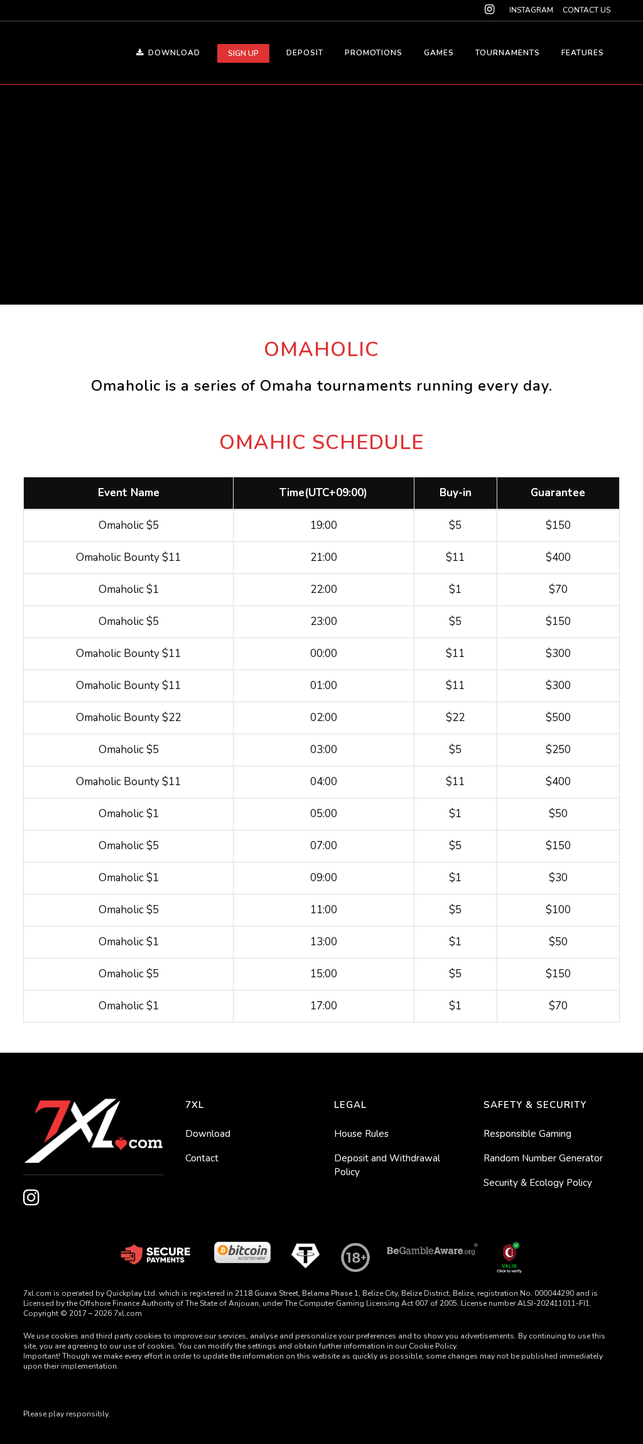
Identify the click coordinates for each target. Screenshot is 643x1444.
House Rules (361, 1133)
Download (207, 1133)
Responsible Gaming (527, 1133)
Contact (202, 1158)
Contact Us (586, 10)
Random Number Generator (543, 1158)
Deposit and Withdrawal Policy (387, 1165)
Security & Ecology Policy (538, 1182)
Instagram (531, 10)
